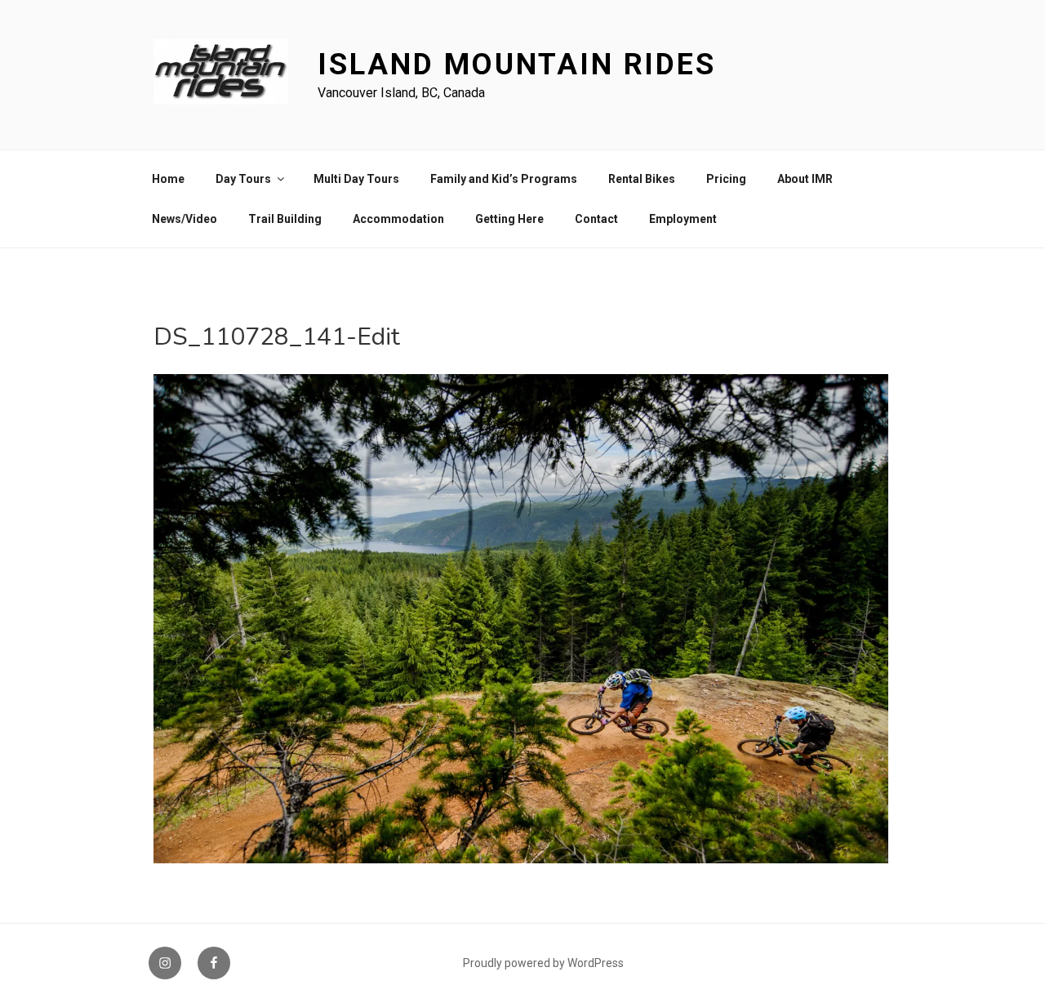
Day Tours (243, 178)
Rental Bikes (641, 178)
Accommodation (398, 218)
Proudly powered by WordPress (543, 963)
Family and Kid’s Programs (503, 178)
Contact (596, 218)
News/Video (184, 218)
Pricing (726, 178)
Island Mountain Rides (516, 64)
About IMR (805, 178)
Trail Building (285, 218)
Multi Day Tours (356, 178)
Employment (683, 218)
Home (168, 178)
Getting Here (509, 218)
